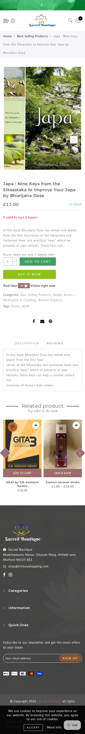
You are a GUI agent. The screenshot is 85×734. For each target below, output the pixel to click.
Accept (33, 727)
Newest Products (50, 300)
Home (7, 36)
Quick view (35, 425)
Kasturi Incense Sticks (63, 482)
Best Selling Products (32, 36)
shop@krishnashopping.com (28, 566)
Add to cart (22, 473)
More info (54, 727)
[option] (22, 456)
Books (57, 295)
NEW (26, 306)
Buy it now (29, 274)
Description (27, 343)
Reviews (55, 343)
